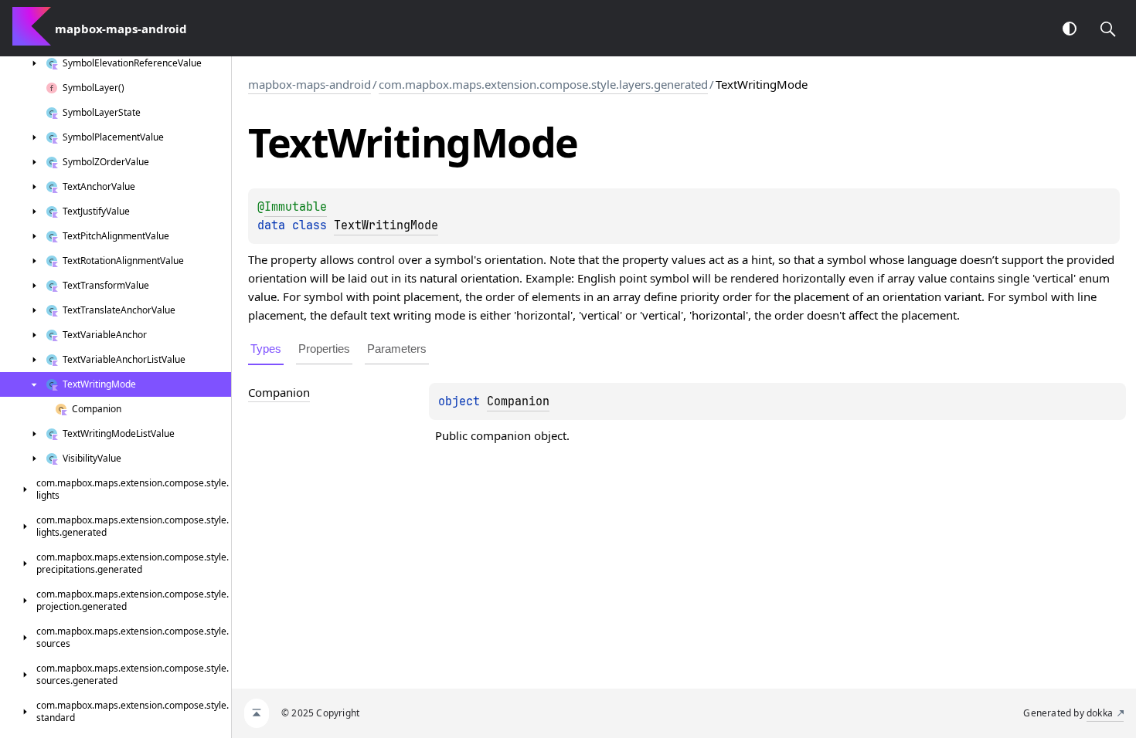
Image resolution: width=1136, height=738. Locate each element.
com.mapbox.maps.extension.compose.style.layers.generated (543, 84)
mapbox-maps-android (309, 84)
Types (265, 348)
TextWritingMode (386, 225)
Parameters (397, 348)
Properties (324, 348)
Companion (518, 401)
